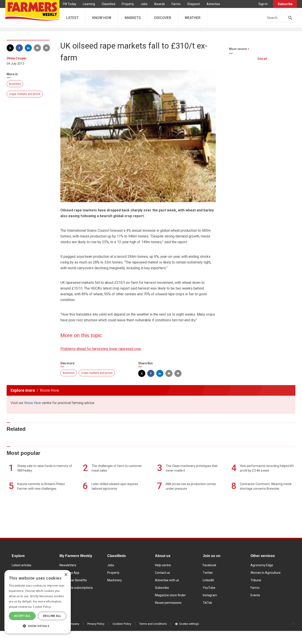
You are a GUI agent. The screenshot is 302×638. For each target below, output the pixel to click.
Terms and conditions (153, 623)
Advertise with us (167, 580)
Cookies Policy (122, 623)
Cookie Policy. (42, 607)
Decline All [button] (52, 616)
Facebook (209, 565)
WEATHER (193, 18)
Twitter (208, 572)
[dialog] (37, 602)
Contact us (162, 572)
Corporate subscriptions (76, 587)
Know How (32, 403)
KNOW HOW (101, 18)
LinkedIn (208, 580)
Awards (159, 4)
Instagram (210, 595)
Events (255, 595)
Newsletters (67, 565)
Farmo (176, 4)
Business (15, 83)
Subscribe (285, 4)
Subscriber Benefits (73, 580)
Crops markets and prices (24, 94)
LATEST (72, 18)
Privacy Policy (95, 623)
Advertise (213, 4)
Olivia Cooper (17, 58)
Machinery (114, 580)
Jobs (144, 4)
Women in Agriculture (265, 572)
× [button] (65, 574)
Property (128, 4)
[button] (37, 626)
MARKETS (133, 18)
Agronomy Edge (261, 565)
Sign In (263, 4)
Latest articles (21, 565)
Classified (108, 4)
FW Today (69, 4)
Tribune (255, 580)
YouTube (209, 587)
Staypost (193, 4)
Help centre (163, 565)
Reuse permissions (168, 602)
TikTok (207, 602)
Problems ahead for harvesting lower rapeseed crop (100, 349)
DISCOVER (162, 18)
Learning (89, 4)
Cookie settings (189, 623)
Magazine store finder (170, 595)
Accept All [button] (22, 616)
